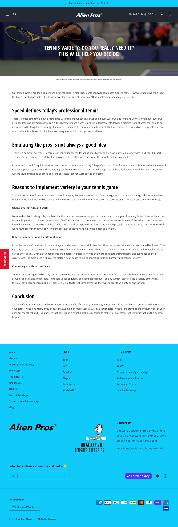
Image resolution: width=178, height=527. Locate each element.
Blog (11, 407)
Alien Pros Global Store (27, 519)
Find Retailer (16, 376)
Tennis (67, 359)
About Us (14, 358)
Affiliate (14, 389)
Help (119, 359)
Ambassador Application (130, 378)
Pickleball (68, 390)
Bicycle (67, 378)
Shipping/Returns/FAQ (21, 364)
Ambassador (16, 383)
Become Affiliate (126, 384)
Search (120, 366)
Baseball (68, 372)
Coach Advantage (19, 395)
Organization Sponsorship (23, 401)
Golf (65, 366)
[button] (7, 14)
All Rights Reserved (47, 519)
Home (12, 352)
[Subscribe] (67, 476)
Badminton (69, 384)
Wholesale (14, 370)
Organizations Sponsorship (132, 372)
